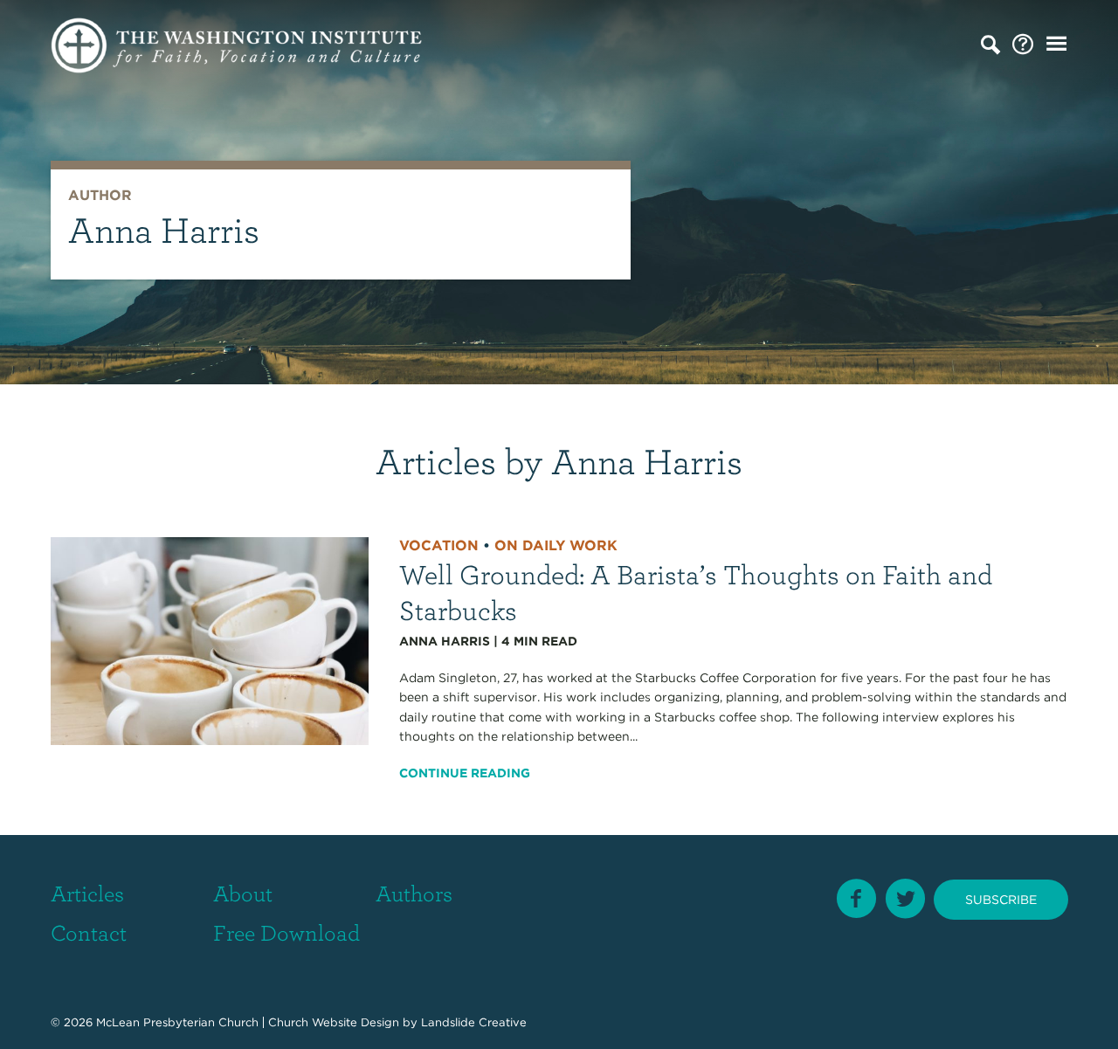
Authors (414, 893)
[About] (1022, 45)
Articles (87, 893)
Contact (89, 932)
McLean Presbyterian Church (177, 1022)
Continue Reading (464, 773)
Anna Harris (444, 641)
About (243, 893)
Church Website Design (333, 1022)
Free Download (286, 932)
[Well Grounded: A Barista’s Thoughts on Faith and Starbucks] (210, 640)
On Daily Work (556, 545)
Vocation (439, 545)
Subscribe (1001, 900)
